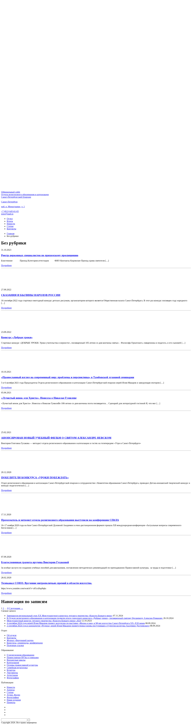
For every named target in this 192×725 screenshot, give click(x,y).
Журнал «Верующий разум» (20, 640)
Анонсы (11, 690)
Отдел (10, 218)
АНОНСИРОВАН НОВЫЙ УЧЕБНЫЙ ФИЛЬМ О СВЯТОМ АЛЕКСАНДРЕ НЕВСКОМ (56, 437)
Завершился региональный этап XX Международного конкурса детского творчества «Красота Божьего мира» (59, 615)
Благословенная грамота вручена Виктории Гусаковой (35, 562)
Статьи (10, 226)
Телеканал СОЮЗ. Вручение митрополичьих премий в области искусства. (46, 583)
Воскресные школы (16, 660)
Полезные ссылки (15, 645)
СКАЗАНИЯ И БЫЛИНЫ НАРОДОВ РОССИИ (30, 295)
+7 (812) (10, 211)
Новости (11, 224)
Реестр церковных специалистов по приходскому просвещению (39, 255)
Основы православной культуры (22, 665)
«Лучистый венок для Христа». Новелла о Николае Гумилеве (38, 397)
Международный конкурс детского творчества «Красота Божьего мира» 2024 (44, 621)
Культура (11, 670)
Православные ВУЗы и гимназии (23, 657)
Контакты (11, 229)
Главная (10, 233)
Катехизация (13, 662)
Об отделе (11, 635)
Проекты (11, 702)
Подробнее (6, 265)
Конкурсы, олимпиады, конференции (25, 643)
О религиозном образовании (20, 655)
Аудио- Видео (13, 695)
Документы (12, 672)
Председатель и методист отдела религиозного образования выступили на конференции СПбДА (60, 519)
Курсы (10, 221)
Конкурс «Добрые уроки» (17, 337)
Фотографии (13, 678)
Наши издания (14, 700)
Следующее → (16, 608)
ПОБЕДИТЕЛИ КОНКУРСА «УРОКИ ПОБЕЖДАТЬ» (35, 477)
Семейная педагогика (17, 667)
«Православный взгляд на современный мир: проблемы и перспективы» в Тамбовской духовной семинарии (67, 377)
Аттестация (12, 675)
